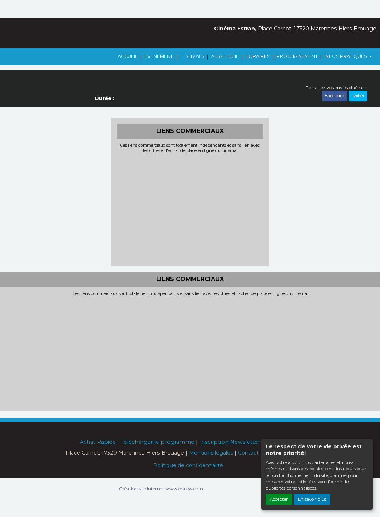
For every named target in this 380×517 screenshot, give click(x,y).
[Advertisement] (190, 209)
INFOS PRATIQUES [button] (346, 56)
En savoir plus (312, 499)
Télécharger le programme (157, 442)
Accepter (279, 499)
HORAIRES (257, 56)
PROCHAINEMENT (297, 56)
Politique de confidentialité (188, 465)
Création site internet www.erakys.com (161, 488)
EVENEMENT (158, 56)
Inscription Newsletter (229, 442)
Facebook (335, 95)
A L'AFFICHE (225, 56)
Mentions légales (211, 452)
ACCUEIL (128, 56)
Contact (248, 452)
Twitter (357, 95)
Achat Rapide (98, 442)
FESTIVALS (192, 56)
